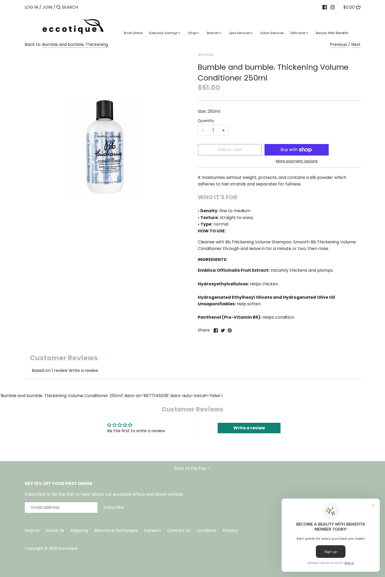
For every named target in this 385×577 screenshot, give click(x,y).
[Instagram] (332, 7)
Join (47, 7)
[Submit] (58, 8)
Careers (152, 530)
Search (32, 530)
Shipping (79, 530)
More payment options (297, 161)
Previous (338, 44)
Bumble (205, 55)
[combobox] (84, 7)
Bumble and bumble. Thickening (75, 44)
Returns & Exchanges (116, 530)
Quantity (206, 121)
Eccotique (68, 548)
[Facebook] (324, 7)
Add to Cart (230, 150)
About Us (55, 530)
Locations (207, 530)
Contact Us (179, 530)
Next (356, 44)
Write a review (83, 370)
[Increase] (223, 130)
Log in (31, 7)
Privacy (230, 530)
